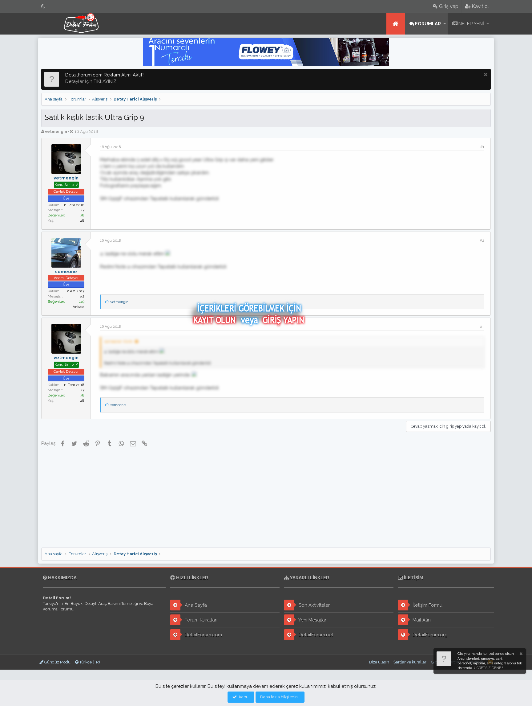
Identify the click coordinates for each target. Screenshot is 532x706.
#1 (482, 147)
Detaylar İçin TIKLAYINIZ (90, 81)
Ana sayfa (395, 24)
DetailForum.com (202, 635)
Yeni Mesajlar (311, 620)
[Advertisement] (266, 498)
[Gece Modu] (43, 6)
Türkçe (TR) (89, 662)
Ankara (78, 307)
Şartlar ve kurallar (409, 662)
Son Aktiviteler (313, 605)
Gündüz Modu (57, 662)
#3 (482, 326)
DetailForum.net (315, 635)
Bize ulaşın (379, 662)
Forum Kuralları (200, 620)
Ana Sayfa (195, 605)
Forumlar (428, 24)
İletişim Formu (426, 605)
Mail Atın (421, 620)
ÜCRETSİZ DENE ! (488, 668)
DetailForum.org (429, 635)
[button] (445, 24)
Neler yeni (471, 24)
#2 (482, 240)
